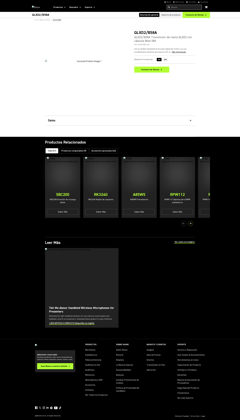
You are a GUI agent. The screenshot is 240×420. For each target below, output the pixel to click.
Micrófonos (90, 350)
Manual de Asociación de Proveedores (191, 381)
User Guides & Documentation (191, 355)
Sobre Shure (122, 350)
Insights (150, 350)
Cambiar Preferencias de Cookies (127, 381)
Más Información (179, 52)
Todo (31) (52, 151)
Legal (203, 416)
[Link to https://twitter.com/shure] (40, 407)
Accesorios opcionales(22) (104, 151)
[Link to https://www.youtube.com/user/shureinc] (56, 408)
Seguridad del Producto (188, 388)
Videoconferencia (93, 360)
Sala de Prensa (153, 355)
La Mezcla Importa (124, 365)
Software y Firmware (187, 370)
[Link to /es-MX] (40, 7)
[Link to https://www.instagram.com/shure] (43, 407)
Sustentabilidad (123, 370)
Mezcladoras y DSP (94, 380)
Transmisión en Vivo (156, 365)
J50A (165, 60)
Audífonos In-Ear (92, 365)
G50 (159, 60)
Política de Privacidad (181, 416)
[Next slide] (190, 223)
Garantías (181, 375)
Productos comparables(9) (73, 151)
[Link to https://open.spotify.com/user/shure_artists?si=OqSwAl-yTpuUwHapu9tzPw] (51, 407)
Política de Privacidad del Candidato (127, 389)
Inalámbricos (91, 355)
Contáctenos (183, 393)
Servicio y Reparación (187, 350)
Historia (119, 355)
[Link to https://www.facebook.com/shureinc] (36, 407)
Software (89, 390)
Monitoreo (90, 375)
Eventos (150, 360)
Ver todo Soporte (185, 398)
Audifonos (89, 370)
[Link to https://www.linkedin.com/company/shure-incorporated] (47, 407)
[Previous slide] (183, 223)
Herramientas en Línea (187, 360)
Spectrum (151, 370)
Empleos (120, 360)
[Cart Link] (206, 7)
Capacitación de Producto (189, 365)
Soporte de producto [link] (170, 15)
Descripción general (149, 15)
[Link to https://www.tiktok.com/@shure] (60, 407)
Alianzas (120, 375)
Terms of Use (195, 416)
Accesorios (90, 385)
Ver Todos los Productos (96, 395)
